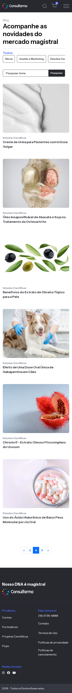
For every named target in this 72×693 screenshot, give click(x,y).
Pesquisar (57, 73)
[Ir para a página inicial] (17, 592)
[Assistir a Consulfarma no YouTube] (15, 673)
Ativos (9, 58)
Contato (43, 623)
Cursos (7, 617)
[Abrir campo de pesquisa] (44, 6)
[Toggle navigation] (66, 6)
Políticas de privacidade (53, 642)
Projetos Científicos (15, 636)
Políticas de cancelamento (47, 652)
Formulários (10, 627)
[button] (54, 6)
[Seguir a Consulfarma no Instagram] (4, 673)
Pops (5, 646)
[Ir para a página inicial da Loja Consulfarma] (14, 6)
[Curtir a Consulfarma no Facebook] (10, 673)
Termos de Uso (47, 633)
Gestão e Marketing (31, 58)
